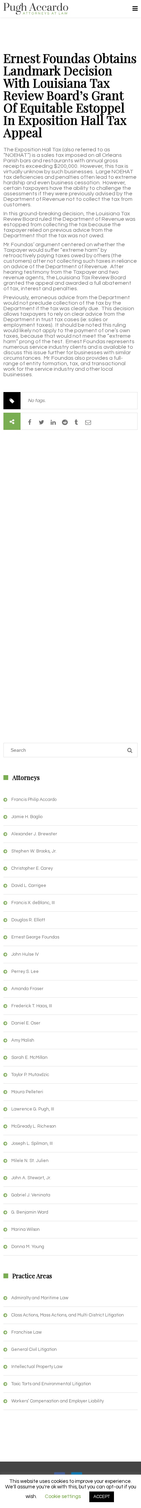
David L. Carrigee (28, 885)
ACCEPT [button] (101, 1496)
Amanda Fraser (27, 988)
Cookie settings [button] (63, 1496)
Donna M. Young (27, 1246)
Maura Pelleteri (27, 1091)
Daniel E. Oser (25, 1023)
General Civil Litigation (34, 1349)
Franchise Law (26, 1332)
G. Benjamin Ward (29, 1212)
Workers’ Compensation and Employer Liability (57, 1401)
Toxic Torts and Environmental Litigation (51, 1383)
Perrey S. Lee (25, 971)
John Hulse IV (25, 954)
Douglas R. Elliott (28, 920)
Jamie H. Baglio (26, 816)
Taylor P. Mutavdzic (30, 1074)
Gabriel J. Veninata (30, 1195)
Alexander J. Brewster (34, 834)
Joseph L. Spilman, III (32, 1143)
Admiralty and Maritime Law (39, 1297)
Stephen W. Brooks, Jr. (33, 851)
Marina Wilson (25, 1229)
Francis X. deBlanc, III (33, 902)
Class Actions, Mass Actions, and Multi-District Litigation (67, 1315)
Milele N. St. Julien (30, 1160)
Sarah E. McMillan (29, 1057)
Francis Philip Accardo (33, 799)
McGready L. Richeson (33, 1126)
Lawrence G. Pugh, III (32, 1109)
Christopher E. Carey (32, 868)
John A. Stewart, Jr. (31, 1177)
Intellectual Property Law (37, 1366)
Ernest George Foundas (35, 937)
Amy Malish (22, 1040)
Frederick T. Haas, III (31, 1005)
